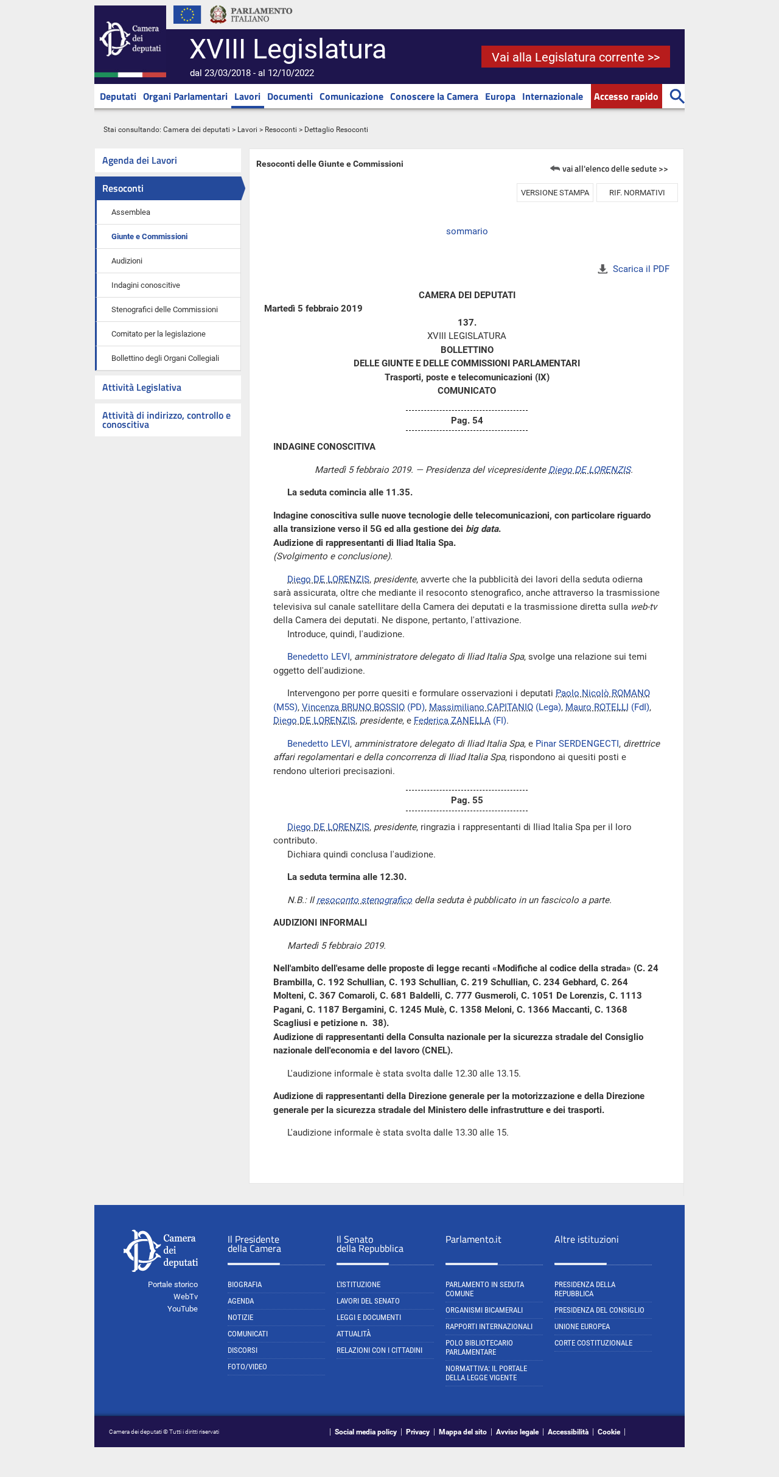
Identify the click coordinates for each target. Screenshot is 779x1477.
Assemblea (130, 212)
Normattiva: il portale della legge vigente (486, 1373)
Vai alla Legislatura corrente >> (576, 57)
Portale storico (173, 1284)
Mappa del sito (463, 1432)
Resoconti (281, 129)
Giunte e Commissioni (149, 236)
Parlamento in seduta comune (484, 1289)
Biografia (245, 1284)
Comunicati (248, 1333)
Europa (500, 96)
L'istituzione (358, 1284)
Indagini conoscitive (145, 285)
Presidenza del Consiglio (599, 1310)
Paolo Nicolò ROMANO (603, 693)
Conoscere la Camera (434, 96)
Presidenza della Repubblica (584, 1289)
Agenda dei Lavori (139, 160)
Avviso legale (517, 1432)
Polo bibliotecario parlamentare (479, 1347)
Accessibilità (568, 1432)
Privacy (418, 1432)
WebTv (185, 1296)
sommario (467, 231)
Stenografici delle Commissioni (164, 309)
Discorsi (242, 1350)
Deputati (118, 96)
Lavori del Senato (368, 1300)
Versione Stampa (555, 192)
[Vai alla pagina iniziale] (130, 75)
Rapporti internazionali (489, 1326)
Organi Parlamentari (185, 96)
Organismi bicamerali (484, 1310)
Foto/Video (247, 1366)
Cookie (609, 1432)
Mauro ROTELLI (597, 707)
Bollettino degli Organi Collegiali (165, 358)
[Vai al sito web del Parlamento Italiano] (251, 27)
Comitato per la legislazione (158, 333)
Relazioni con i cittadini (379, 1350)
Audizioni (126, 260)
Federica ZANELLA (452, 720)
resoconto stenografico (364, 900)
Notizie (240, 1317)
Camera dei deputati (196, 129)
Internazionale (552, 96)
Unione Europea (582, 1326)
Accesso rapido (626, 96)
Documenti (290, 96)
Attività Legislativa (141, 387)
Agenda (241, 1300)
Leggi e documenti (369, 1317)
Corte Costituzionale (593, 1342)
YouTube (182, 1308)
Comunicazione (351, 96)
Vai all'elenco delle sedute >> (615, 168)
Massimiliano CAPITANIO (481, 707)
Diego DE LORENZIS (589, 469)
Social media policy (366, 1432)
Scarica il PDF (641, 269)
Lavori (247, 96)
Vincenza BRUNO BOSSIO (353, 707)
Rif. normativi (637, 192)
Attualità (354, 1333)
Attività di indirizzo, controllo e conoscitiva (166, 419)
